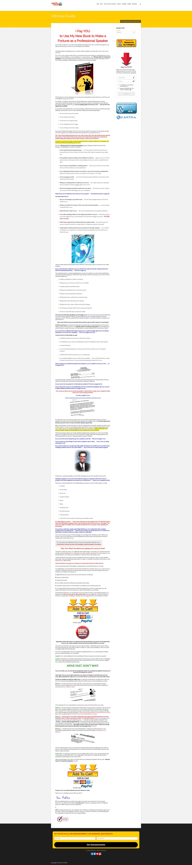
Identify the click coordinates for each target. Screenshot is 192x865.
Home (98, 3)
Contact (88, 850)
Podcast (119, 3)
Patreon (129, 3)
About (101, 3)
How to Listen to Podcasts (110, 3)
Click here (95, 660)
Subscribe (124, 3)
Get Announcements (96, 845)
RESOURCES (134, 3)
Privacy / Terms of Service (98, 850)
